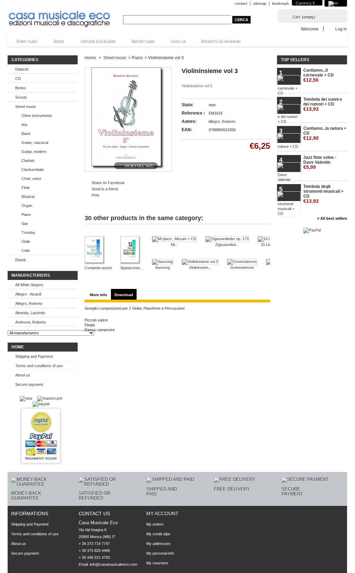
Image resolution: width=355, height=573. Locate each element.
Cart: (297, 17)
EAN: (187, 129)
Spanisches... (131, 268)
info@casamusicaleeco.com (113, 564)
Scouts (21, 97)
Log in (341, 29)
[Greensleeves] (242, 262)
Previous (92, 233)
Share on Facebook (108, 183)
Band (25, 133)
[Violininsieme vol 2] (200, 262)
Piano (26, 214)
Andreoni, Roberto (30, 322)
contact (241, 3)
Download (123, 295)
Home (17, 347)
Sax (24, 223)
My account (162, 513)
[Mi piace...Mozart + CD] (174, 239)
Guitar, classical (34, 142)
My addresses (158, 544)
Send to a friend (105, 189)
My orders (155, 524)
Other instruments (36, 115)
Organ (26, 205)
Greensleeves (242, 267)
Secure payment (29, 384)
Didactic (22, 69)
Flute (25, 187)
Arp (24, 124)
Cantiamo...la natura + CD (324, 133)
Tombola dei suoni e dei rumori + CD (322, 104)
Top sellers (295, 59)
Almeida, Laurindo (30, 313)
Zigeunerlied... (227, 245)
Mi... (174, 245)
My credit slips (158, 534)
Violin (25, 241)
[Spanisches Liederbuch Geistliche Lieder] (131, 250)
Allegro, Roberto (28, 303)
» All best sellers (332, 218)
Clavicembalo (32, 169)
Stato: (187, 104)
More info (98, 295)
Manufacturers (30, 275)
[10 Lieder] (268, 239)
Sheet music (23, 43)
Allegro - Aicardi (28, 294)
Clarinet (27, 160)
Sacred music (139, 43)
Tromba (28, 232)
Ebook (20, 260)
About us (178, 41)
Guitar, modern (33, 151)
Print (95, 195)
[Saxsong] (162, 262)
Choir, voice (31, 178)
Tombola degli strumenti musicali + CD (323, 194)
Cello (25, 250)
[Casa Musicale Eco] (60, 14)
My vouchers (157, 563)
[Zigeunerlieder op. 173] (227, 239)
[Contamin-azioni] (98, 250)
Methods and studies (94, 43)
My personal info (160, 553)
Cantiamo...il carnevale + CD (318, 75)
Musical (27, 196)
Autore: (189, 121)
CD (18, 78)
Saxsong (162, 267)
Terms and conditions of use (39, 366)
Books (55, 43)
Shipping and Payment (34, 356)
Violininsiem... (200, 267)
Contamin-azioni (98, 268)
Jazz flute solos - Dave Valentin (319, 162)
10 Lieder (268, 245)
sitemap (259, 3)
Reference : (193, 113)
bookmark (280, 3)
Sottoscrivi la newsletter (221, 41)
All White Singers (29, 285)
